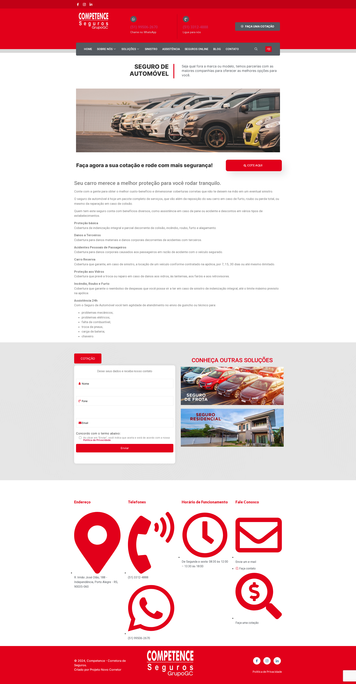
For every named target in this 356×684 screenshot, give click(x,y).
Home (88, 49)
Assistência (171, 49)
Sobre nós (105, 49)
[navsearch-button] (256, 49)
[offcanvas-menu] (268, 49)
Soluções (128, 49)
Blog (217, 49)
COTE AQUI (254, 165)
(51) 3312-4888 (195, 27)
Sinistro (151, 49)
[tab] (87, 358)
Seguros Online (196, 49)
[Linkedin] (91, 4)
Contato (232, 49)
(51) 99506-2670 (144, 27)
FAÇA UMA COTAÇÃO (259, 26)
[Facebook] (78, 4)
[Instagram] (84, 4)
